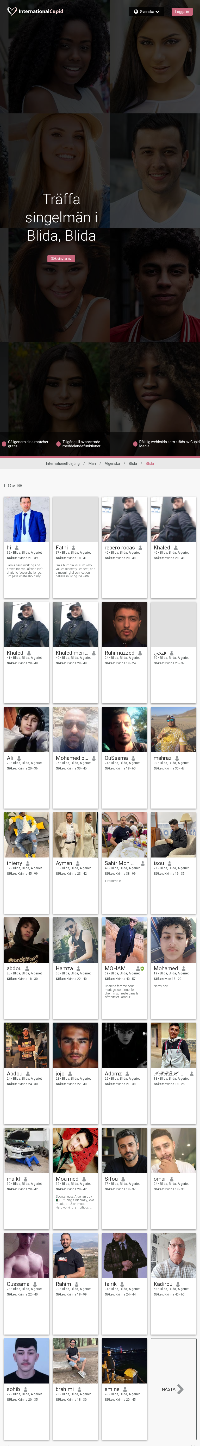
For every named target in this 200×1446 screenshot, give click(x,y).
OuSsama (116, 758)
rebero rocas (120, 547)
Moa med (67, 1179)
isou (159, 863)
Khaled (162, 547)
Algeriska (112, 463)
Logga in (182, 12)
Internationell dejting (63, 463)
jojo (60, 1074)
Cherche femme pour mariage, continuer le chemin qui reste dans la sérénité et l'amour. (122, 991)
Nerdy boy (161, 986)
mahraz (163, 758)
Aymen (64, 863)
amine (112, 1389)
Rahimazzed (120, 653)
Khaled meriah (72, 653)
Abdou (14, 1074)
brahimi (65, 1389)
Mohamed (166, 968)
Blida (133, 463)
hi (9, 547)
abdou (14, 968)
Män (92, 463)
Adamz (113, 1074)
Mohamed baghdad (72, 758)
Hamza (64, 968)
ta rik (111, 1284)
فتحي (160, 653)
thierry (14, 863)
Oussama (18, 1284)
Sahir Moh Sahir (121, 863)
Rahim (63, 1284)
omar (160, 1179)
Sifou (111, 1179)
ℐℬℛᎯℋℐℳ (170, 1074)
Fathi (62, 547)
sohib (13, 1389)
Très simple (113, 881)
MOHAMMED (119, 968)
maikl (13, 1179)
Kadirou (163, 1284)
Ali (10, 758)
